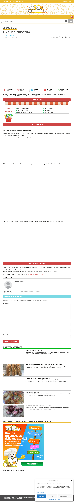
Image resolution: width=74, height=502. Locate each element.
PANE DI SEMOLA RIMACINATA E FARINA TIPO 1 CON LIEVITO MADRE (44, 364)
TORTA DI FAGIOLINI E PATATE (34, 350)
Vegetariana (10, 28)
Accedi (70, 1)
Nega (52, 496)
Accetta (41, 496)
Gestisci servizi (40, 492)
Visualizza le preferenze (64, 496)
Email (5, 328)
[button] (71, 481)
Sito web (5, 334)
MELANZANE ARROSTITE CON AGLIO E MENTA (38, 378)
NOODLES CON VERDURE (32, 392)
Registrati (65, 1)
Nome (5, 321)
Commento (6, 303)
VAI (71, 21)
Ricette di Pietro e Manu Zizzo (35, 274)
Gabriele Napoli (8, 35)
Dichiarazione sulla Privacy (54, 499)
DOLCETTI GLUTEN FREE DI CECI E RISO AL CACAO (39, 406)
